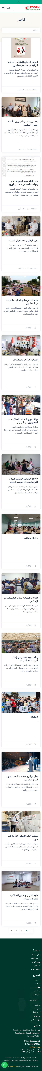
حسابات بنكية (21, 2)
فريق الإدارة (36, 962)
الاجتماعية (36, 991)
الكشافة (34, 716)
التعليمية (37, 980)
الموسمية (37, 994)
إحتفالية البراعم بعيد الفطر (25, 359)
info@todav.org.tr (33, 1041)
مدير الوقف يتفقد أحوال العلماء (23, 240)
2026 (36, 1066)
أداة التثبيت (36, 966)
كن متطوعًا (36, 1012)
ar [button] (8, 8)
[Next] (11, 930)
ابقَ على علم (35, 1020)
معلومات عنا (36, 955)
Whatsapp (35, 1047)
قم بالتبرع (37, 1005)
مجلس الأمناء (35, 958)
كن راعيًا (37, 1009)
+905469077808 (33, 1044)
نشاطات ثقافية (31, 538)
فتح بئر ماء (36, 1016)
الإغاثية (38, 987)
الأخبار (20, 90)
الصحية (37, 983)
